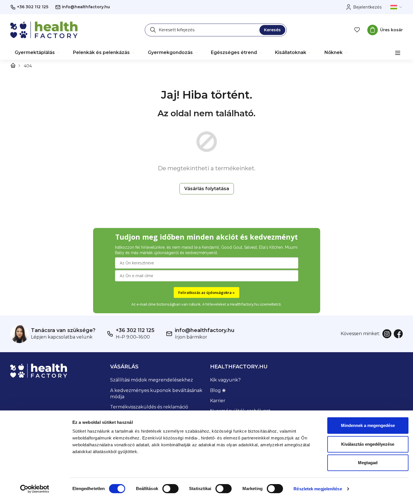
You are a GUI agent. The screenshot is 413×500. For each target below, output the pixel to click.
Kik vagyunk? (225, 380)
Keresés (272, 29)
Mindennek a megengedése (368, 425)
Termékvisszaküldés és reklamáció (149, 407)
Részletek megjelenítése (317, 488)
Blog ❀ (218, 390)
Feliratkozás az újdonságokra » (206, 292)
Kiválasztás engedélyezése (367, 444)
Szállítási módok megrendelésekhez (151, 380)
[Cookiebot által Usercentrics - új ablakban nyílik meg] (34, 489)
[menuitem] (37, 52)
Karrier (217, 400)
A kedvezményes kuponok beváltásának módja (156, 393)
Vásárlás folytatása (206, 188)
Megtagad (368, 462)
